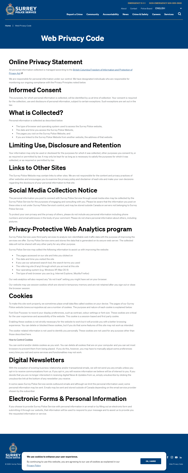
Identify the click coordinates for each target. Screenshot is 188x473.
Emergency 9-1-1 (136, 3)
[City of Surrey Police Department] (21, 9)
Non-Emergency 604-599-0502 (165, 3)
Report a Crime (75, 14)
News (126, 14)
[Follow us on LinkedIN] (181, 457)
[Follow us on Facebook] (167, 457)
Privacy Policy (34, 465)
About (123, 8)
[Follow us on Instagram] (172, 457)
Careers (156, 14)
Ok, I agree (151, 461)
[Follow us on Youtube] (176, 457)
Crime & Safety (140, 14)
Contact (133, 8)
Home (8, 25)
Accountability (111, 14)
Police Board (146, 8)
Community (92, 14)
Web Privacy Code (176, 464)
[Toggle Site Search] (179, 14)
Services (169, 14)
